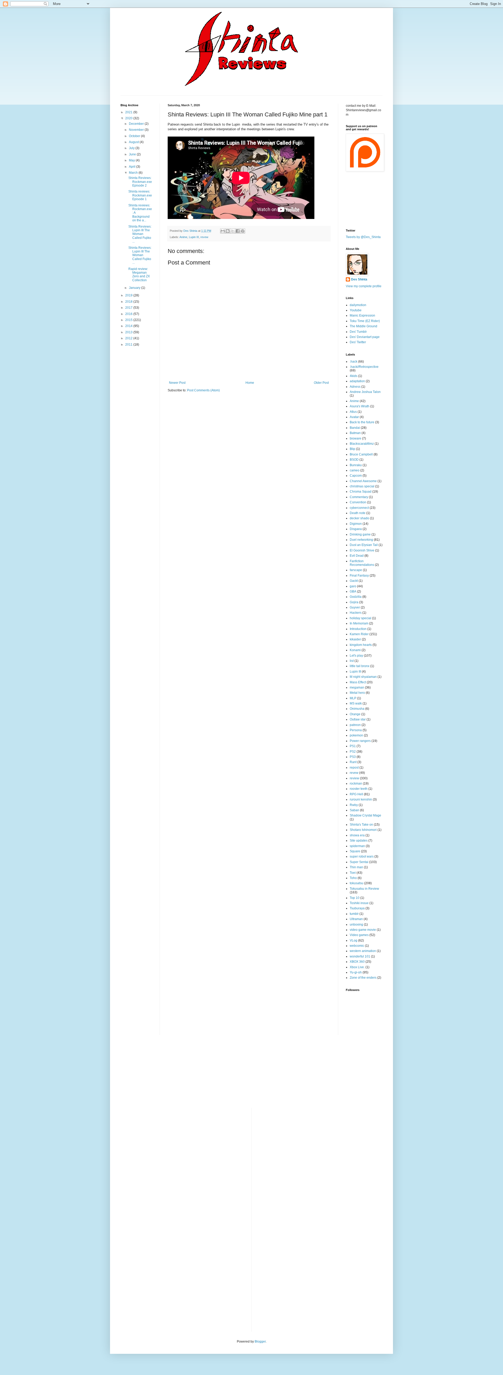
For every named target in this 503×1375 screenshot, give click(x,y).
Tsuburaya (357, 908)
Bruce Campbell (361, 454)
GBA (353, 591)
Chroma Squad (360, 491)
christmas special (362, 486)
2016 (129, 314)
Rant (353, 762)
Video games (359, 935)
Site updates (359, 840)
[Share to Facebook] (237, 231)
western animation (363, 951)
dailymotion (358, 305)
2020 (129, 118)
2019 (129, 295)
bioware (355, 438)
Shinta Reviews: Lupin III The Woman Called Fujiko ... (139, 234)
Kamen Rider (359, 634)
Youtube (356, 310)
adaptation (357, 381)
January (135, 288)
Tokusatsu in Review (364, 889)
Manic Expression (362, 315)
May (132, 160)
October (135, 136)
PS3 (353, 757)
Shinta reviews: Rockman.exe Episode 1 (140, 195)
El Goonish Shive (362, 550)
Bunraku (356, 465)
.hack (353, 361)
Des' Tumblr (358, 332)
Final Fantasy (359, 575)
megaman (357, 687)
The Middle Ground (363, 326)
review (354, 778)
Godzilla (356, 597)
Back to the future (362, 422)
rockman (356, 783)
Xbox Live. (357, 967)
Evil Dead (357, 555)
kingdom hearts (361, 645)
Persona (356, 730)
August (134, 142)
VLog (353, 940)
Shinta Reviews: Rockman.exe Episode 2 (140, 181)
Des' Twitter (358, 342)
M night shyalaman (363, 677)
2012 (129, 338)
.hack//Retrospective (364, 367)
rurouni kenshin (361, 799)
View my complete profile (363, 286)
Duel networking (361, 540)
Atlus (353, 412)
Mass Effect (358, 682)
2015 (129, 320)
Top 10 (354, 898)
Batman (355, 433)
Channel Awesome (363, 481)
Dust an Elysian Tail (364, 545)
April (132, 166)
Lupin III (194, 237)
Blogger (260, 1341)
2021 (129, 112)
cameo (354, 470)
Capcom (356, 475)
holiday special (360, 618)
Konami (355, 650)
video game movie (363, 930)
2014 (129, 326)
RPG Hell (356, 794)
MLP (353, 698)
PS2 (353, 751)
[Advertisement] (141, 433)
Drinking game (360, 534)
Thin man (356, 867)
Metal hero (357, 693)
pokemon (356, 735)
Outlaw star (358, 719)
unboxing (356, 924)
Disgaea (356, 529)
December (137, 124)
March (134, 172)
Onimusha (357, 709)
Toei (353, 873)
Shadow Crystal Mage (365, 815)
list (352, 661)
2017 (129, 307)
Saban (354, 810)
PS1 (353, 746)
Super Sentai (359, 862)
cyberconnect (359, 508)
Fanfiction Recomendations (362, 563)
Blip (352, 449)
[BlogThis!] (227, 231)
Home (249, 383)
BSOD (354, 459)
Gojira (354, 602)
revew (204, 237)
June (133, 154)
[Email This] (222, 231)
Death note (357, 513)
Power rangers (360, 741)
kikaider (355, 639)
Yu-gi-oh (356, 972)
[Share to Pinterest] (242, 231)
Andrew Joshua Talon (365, 392)
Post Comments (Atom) (203, 390)
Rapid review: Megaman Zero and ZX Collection (139, 274)
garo (353, 586)
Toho (353, 878)
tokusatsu (356, 883)
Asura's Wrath (359, 406)
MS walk (356, 703)
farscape (356, 570)
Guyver (355, 607)
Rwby (354, 805)
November (137, 130)
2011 (129, 344)
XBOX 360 (357, 961)
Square (355, 851)
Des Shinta (359, 279)
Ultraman (356, 919)
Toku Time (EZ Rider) (365, 321)
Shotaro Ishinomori (363, 830)
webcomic (357, 946)
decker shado (359, 518)
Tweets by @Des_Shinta (363, 237)
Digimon (356, 524)
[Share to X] (232, 231)
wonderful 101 (360, 956)
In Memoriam (359, 623)
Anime (183, 237)
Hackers (356, 613)
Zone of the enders (363, 977)
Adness (355, 386)
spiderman (357, 846)
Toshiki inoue (359, 903)
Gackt (354, 581)
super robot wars (362, 856)
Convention (358, 502)
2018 (129, 301)
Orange (355, 714)
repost (354, 767)
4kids (353, 376)
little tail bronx (359, 666)
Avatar (354, 417)
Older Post (321, 383)
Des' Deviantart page (365, 337)
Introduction (358, 629)
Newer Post (177, 383)
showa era (357, 835)
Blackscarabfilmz (362, 444)
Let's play (356, 655)
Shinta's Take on (361, 824)
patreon (355, 725)
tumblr (354, 914)
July (132, 148)
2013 (129, 332)
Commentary (359, 497)
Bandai (355, 428)
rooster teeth (359, 789)
